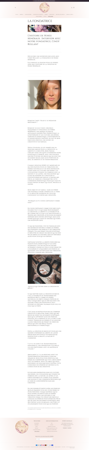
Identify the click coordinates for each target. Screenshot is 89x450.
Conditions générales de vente (51, 428)
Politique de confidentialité (51, 429)
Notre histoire (37, 431)
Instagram (65, 427)
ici (40, 409)
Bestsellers (37, 424)
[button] (15, 8)
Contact (51, 424)
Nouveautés (36, 423)
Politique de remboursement (52, 431)
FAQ (51, 423)
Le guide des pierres (36, 429)
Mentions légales (72, 447)
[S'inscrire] (52, 439)
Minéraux (36, 428)
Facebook (69, 427)
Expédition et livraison (52, 426)
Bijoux (37, 426)
